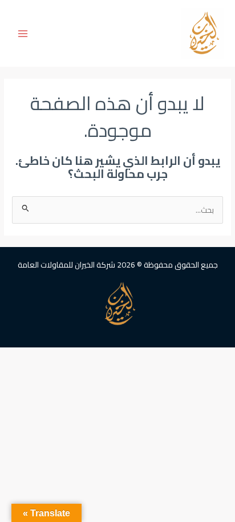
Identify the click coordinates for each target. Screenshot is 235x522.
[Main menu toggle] (23, 33)
